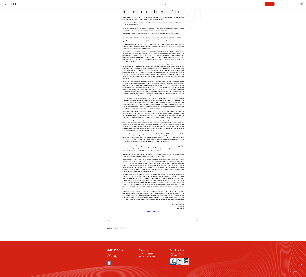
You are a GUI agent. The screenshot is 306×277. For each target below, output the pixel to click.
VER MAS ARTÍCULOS (153, 212)
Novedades (236, 4)
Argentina (116, 228)
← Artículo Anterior (109, 219)
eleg (300, 4)
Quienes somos (169, 4)
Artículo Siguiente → (197, 219)
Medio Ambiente (123, 228)
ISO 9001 (174, 256)
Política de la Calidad (177, 254)
